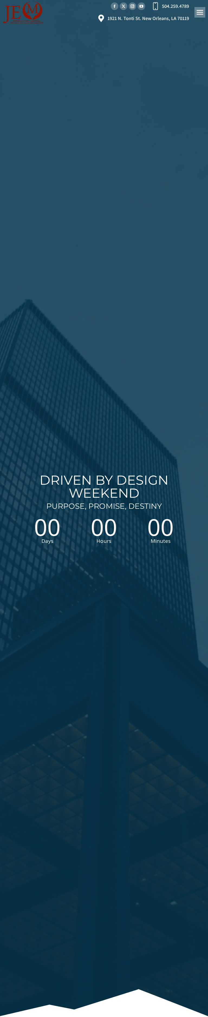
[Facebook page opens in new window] (114, 6)
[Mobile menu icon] (199, 12)
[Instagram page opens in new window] (132, 6)
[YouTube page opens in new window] (141, 6)
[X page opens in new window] (123, 6)
